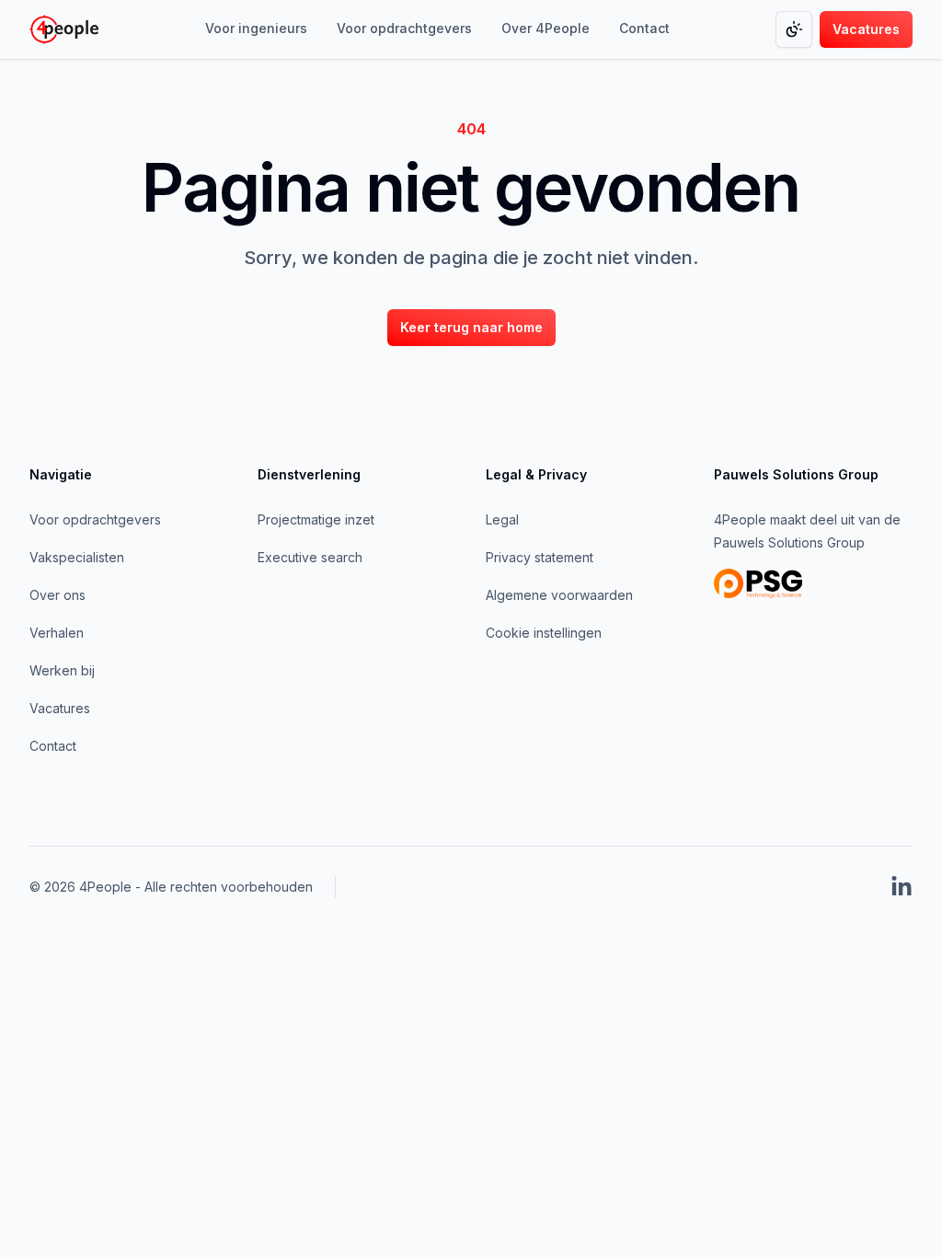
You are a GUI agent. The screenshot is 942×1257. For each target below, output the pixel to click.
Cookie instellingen (544, 632)
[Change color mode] (793, 29)
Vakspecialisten (76, 557)
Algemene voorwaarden (559, 595)
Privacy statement (539, 557)
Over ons (57, 595)
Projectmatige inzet (316, 519)
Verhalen (56, 632)
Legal (502, 519)
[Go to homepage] (63, 29)
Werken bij (62, 670)
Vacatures (59, 708)
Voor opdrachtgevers (95, 519)
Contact (52, 746)
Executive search (310, 557)
